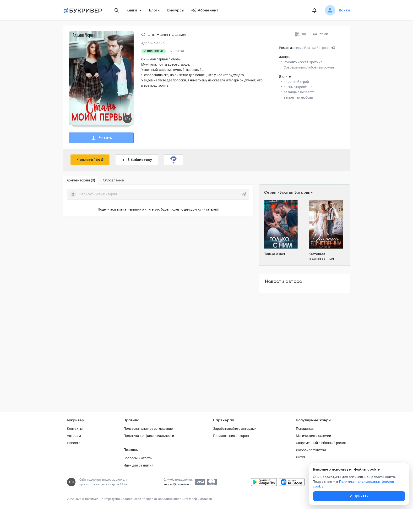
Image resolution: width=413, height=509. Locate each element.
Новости (73, 443)
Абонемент (208, 10)
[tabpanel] (158, 200)
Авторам (74, 436)
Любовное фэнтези (311, 450)
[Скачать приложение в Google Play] (264, 482)
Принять (359, 496)
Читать (105, 138)
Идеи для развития (138, 465)
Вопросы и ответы (138, 458)
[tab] (81, 180)
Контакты (75, 428)
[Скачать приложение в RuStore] (291, 482)
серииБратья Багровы (312, 48)
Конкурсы (175, 10)
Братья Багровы (294, 192)
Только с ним (274, 254)
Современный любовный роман (321, 443)
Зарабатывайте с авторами (234, 428)
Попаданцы (305, 428)
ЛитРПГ (302, 457)
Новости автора (283, 281)
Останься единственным (321, 256)
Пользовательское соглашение (148, 428)
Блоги (154, 10)
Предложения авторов (231, 436)
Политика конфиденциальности (149, 436)
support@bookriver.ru (177, 484)
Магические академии (313, 436)
